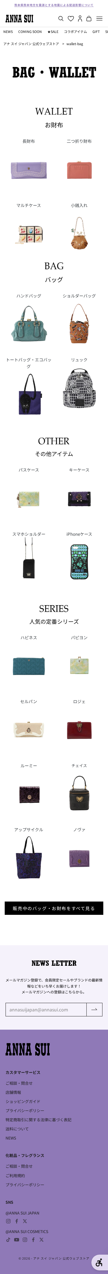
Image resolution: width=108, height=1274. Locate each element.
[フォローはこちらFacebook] (16, 1221)
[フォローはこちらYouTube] (16, 1239)
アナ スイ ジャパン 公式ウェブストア (31, 43)
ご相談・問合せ (19, 1083)
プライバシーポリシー (25, 1110)
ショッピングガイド (23, 1101)
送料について (17, 1128)
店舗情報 (13, 1092)
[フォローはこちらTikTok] (8, 1239)
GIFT (96, 31)
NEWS (8, 31)
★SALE (52, 31)
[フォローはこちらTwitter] (25, 1221)
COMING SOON (30, 31)
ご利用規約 (15, 1175)
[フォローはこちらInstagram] (8, 1221)
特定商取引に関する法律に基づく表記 (38, 1119)
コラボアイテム (75, 31)
